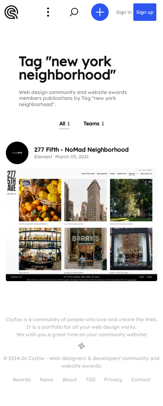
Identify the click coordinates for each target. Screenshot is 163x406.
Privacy (113, 379)
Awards (22, 379)
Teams (94, 123)
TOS (90, 379)
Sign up (144, 12)
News (46, 379)
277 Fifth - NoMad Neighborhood (81, 149)
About (69, 379)
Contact (140, 379)
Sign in (124, 12)
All (64, 123)
